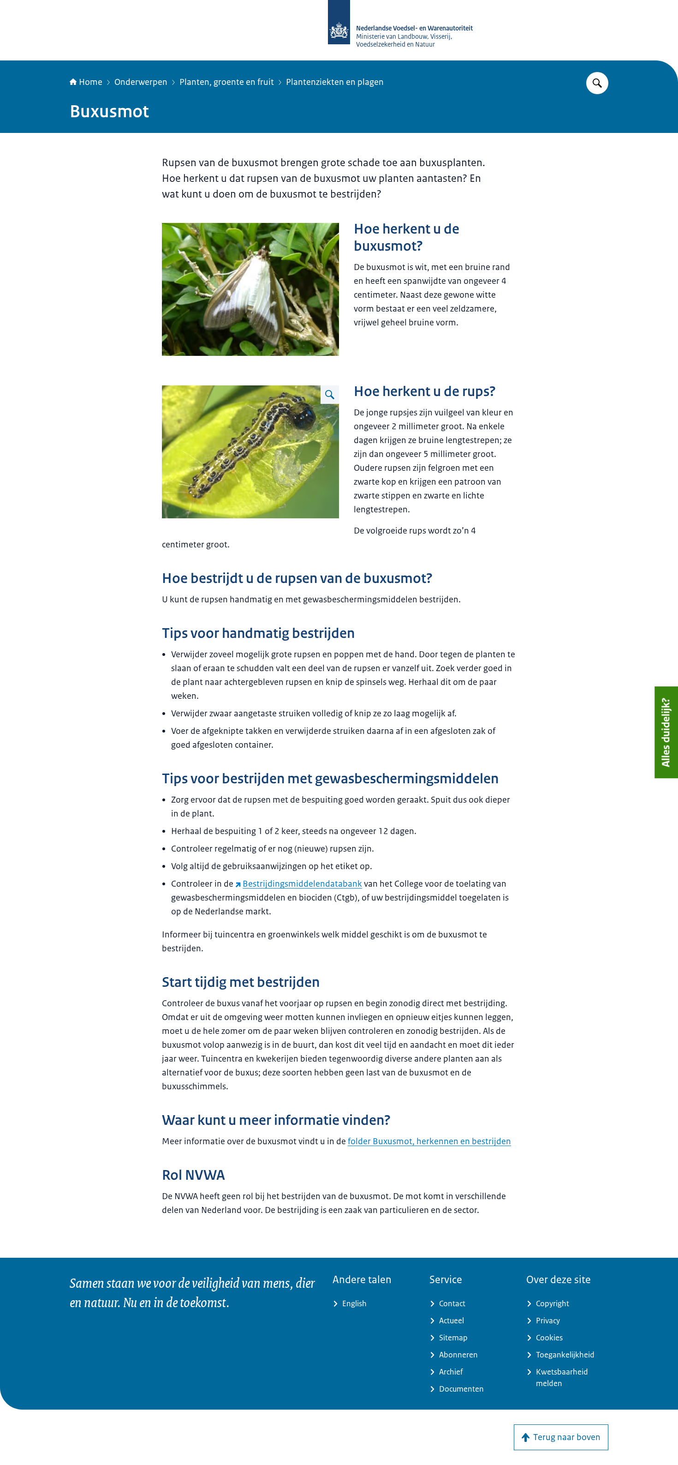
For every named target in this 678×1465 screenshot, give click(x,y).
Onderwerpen (140, 82)
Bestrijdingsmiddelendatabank (302, 883)
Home (90, 82)
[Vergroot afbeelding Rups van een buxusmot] (330, 394)
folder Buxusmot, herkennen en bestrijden (429, 1141)
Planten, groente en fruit (226, 82)
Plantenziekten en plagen (335, 82)
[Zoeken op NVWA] (597, 83)
